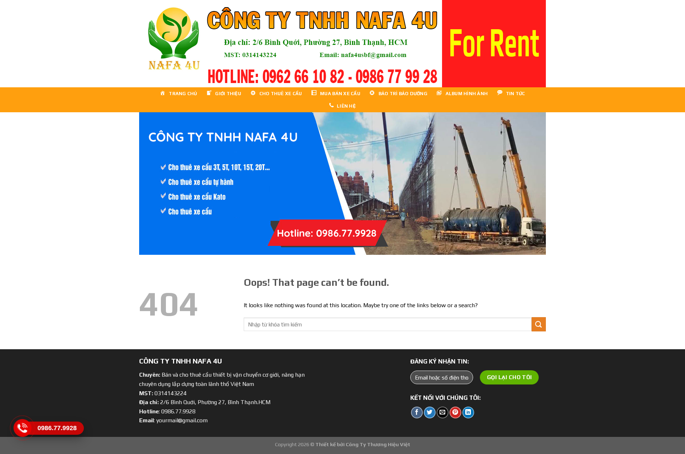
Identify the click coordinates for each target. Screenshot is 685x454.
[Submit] (539, 324)
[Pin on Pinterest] (455, 412)
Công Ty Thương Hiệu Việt (378, 444)
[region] (342, 43)
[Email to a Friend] (442, 412)
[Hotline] (22, 428)
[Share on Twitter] (430, 412)
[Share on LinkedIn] (468, 412)
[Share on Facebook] (417, 412)
